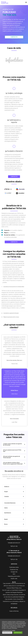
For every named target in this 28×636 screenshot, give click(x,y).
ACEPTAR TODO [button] (18, 632)
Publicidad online (14, 567)
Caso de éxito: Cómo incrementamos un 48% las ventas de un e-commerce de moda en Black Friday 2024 (14, 586)
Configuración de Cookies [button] (8, 630)
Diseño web (14, 578)
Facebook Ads (14, 569)
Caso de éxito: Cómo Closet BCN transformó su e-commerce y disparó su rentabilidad (14, 601)
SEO (14, 574)
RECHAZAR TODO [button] (7, 632)
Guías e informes (14, 611)
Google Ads (14, 572)
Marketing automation (14, 576)
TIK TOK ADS (9, 15)
